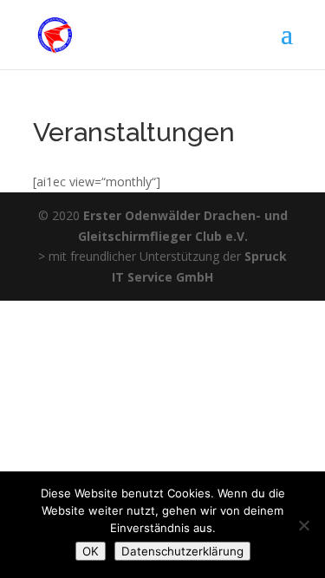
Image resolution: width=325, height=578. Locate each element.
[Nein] (303, 525)
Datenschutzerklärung (182, 551)
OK (90, 551)
